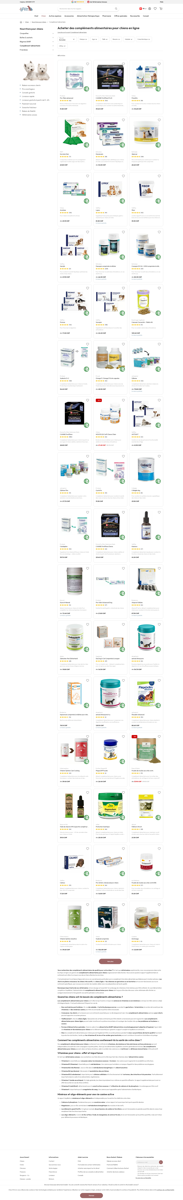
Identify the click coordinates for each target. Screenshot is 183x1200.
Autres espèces (55, 16)
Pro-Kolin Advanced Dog (104, 602)
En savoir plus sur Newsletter (143, 1178)
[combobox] (88, 8)
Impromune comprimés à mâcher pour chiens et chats (77, 715)
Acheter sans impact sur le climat (88, 1168)
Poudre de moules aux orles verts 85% (144, 883)
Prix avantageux (28, 89)
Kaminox (134, 546)
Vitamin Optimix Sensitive (68, 939)
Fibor (133, 210)
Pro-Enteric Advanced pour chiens (107, 883)
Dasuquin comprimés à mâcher (106, 266)
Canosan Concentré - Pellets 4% (142, 322)
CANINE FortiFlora (66, 434)
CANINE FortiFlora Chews (104, 546)
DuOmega (135, 939)
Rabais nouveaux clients (31, 85)
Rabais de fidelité (28, 111)
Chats (22, 1165)
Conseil (146, 16)
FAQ (161, 2)
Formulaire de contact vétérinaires (89, 1165)
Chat (36, 16)
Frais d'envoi (53, 1172)
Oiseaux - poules (25, 1179)
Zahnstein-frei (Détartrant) (69, 658)
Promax (62, 322)
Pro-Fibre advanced (66, 98)
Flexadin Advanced (138, 715)
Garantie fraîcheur (29, 107)
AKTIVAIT (135, 434)
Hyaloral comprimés (102, 939)
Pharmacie (106, 16)
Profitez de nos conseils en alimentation (91, 1172)
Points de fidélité (112, 1165)
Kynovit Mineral (65, 602)
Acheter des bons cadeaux (115, 1172)
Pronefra (134, 98)
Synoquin (99, 322)
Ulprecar (134, 154)
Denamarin (99, 154)
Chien (43, 16)
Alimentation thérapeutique (88, 16)
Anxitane (63, 210)
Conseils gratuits (28, 93)
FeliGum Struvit (137, 827)
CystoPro (99, 490)
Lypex (98, 210)
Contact (51, 1161)
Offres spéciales (120, 16)
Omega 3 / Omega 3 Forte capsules (107, 378)
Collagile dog (136, 490)
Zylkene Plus (64, 490)
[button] (143, 8)
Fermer (91, 1195)
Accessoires (69, 16)
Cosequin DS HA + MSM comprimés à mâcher (146, 266)
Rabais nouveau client (114, 1161)
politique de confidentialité (165, 1190)
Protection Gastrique (103, 827)
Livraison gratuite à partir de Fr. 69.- (36, 100)
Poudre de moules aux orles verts (142, 771)
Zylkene (134, 378)
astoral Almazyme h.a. (103, 715)
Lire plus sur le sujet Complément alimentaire (72, 32)
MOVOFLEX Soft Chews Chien (106, 434)
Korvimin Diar (64, 154)
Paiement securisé (29, 104)
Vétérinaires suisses (29, 115)
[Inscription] (161, 1162)
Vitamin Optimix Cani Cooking (69, 771)
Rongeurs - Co (24, 1175)
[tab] (67, 39)
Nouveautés (135, 16)
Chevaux (23, 1168)
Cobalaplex (63, 546)
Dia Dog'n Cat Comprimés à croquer (108, 658)
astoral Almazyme (138, 658)
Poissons (23, 1172)
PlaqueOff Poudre (102, 771)
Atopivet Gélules (137, 602)
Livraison (52, 1175)
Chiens (22, 1161)
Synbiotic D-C (64, 378)
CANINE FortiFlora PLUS (104, 98)
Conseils (80, 1175)
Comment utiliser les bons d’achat (118, 1168)
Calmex (62, 883)
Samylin (62, 266)
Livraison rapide (28, 96)
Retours (51, 1179)
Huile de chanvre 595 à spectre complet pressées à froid (78, 827)
